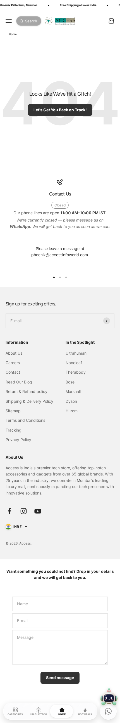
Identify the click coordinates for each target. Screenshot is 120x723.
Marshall (73, 391)
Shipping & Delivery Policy (29, 401)
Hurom (72, 410)
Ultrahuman (76, 353)
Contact (13, 372)
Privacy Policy (18, 439)
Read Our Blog (19, 382)
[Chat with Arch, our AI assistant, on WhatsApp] (108, 711)
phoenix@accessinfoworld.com (59, 254)
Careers (13, 362)
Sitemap (13, 410)
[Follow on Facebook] (9, 511)
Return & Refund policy (26, 391)
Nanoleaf (74, 362)
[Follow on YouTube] (38, 511)
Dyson (71, 401)
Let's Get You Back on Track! (60, 109)
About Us (14, 353)
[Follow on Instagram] (23, 511)
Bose (70, 382)
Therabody (76, 372)
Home (13, 34)
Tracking (13, 430)
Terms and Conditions (25, 420)
